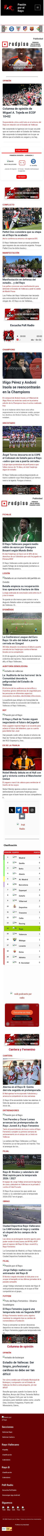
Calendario (6, 1460)
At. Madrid (23, 879)
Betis (21, 869)
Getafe (22, 896)
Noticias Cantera (8, 1437)
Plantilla (5, 1450)
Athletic (22, 957)
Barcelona (23, 885)
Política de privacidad (22, 1525)
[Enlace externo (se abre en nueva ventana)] (22, 44)
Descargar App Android (11, 1495)
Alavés (22, 874)
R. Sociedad (24, 963)
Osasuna (23, 913)
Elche (21, 952)
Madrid (22, 858)
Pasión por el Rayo (22, 8)
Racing (22, 924)
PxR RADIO (21, 177)
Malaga (22, 940)
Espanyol (23, 890)
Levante (22, 946)
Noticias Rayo (7, 1432)
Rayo (21, 929)
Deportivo (23, 907)
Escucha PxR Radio (9, 1490)
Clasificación (7, 1455)
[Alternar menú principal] (37, 7)
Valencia (23, 934)
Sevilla (22, 863)
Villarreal (23, 901)
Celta (21, 918)
